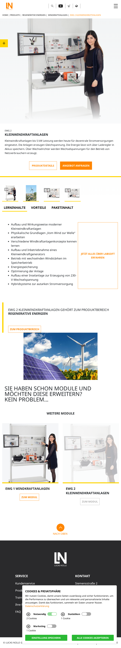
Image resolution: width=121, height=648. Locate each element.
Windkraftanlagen (57, 15)
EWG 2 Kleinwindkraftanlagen (85, 15)
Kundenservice (25, 583)
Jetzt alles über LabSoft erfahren (98, 255)
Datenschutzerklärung (37, 606)
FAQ (18, 612)
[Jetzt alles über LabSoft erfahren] (98, 255)
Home (5, 15)
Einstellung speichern (46, 637)
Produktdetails (43, 165)
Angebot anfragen (76, 165)
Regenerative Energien (34, 15)
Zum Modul (29, 497)
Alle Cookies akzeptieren (93, 637)
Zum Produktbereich (24, 329)
